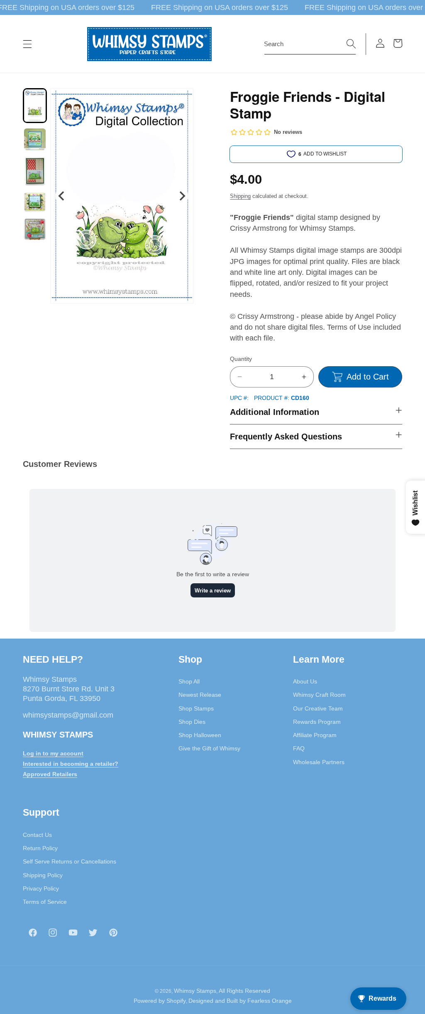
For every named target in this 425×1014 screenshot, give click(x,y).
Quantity (241, 358)
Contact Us (37, 834)
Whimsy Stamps (195, 990)
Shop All (189, 681)
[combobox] (310, 44)
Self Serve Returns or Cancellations (69, 861)
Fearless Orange (269, 1000)
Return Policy (40, 848)
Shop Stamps (196, 708)
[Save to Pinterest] (181, 99)
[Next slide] (181, 196)
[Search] (351, 44)
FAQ (299, 748)
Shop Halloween (199, 735)
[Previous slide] (62, 196)
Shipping (240, 196)
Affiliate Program (315, 735)
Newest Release (199, 694)
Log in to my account (53, 753)
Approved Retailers (50, 774)
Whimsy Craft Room (319, 694)
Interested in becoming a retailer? (70, 763)
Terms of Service (45, 901)
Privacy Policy (41, 888)
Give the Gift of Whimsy (209, 748)
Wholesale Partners (318, 762)
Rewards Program (317, 721)
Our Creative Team (318, 708)
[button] (27, 44)
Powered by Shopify (160, 1000)
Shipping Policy (43, 875)
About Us (305, 681)
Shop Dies (191, 721)
